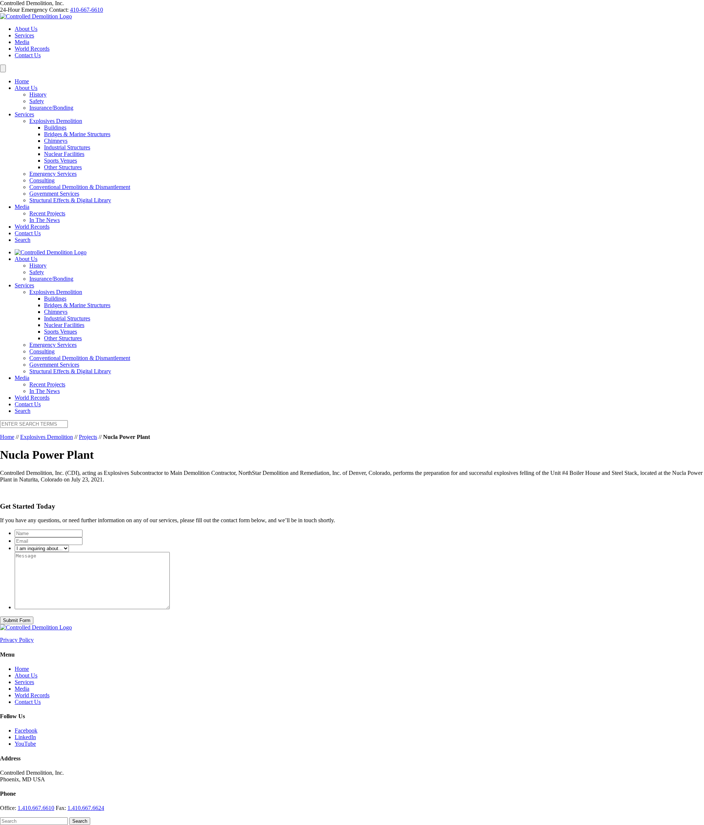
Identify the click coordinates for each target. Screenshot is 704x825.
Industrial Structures (67, 147)
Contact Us (28, 55)
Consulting (42, 180)
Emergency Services (53, 174)
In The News (44, 220)
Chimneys (55, 141)
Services (24, 35)
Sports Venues (60, 160)
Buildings (55, 127)
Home (22, 81)
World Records (32, 49)
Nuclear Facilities (64, 154)
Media (22, 42)
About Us (26, 29)
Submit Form (16, 620)
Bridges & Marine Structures (77, 134)
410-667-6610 (86, 10)
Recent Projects (47, 213)
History (38, 94)
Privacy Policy (17, 640)
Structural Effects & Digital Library (70, 200)
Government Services (54, 193)
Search (22, 240)
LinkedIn (25, 737)
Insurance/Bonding (51, 108)
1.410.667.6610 (36, 808)
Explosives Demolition (55, 121)
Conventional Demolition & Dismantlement (79, 187)
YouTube (25, 744)
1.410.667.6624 (85, 808)
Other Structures (63, 167)
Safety (36, 101)
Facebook (26, 730)
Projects (88, 437)
